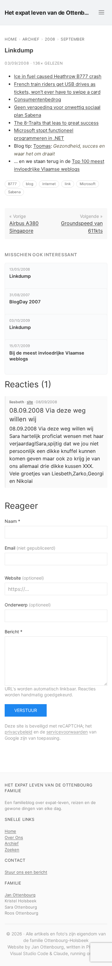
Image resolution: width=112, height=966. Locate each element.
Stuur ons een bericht (26, 872)
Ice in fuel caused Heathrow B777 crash (57, 76)
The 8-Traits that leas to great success (56, 123)
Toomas (42, 146)
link (68, 184)
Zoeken (12, 849)
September (73, 39)
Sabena (14, 192)
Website (24, 578)
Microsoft (88, 184)
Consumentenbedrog (37, 99)
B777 (12, 184)
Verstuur (25, 710)
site (30, 402)
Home (11, 39)
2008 (50, 39)
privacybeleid (18, 731)
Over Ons (14, 837)
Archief (31, 39)
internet (49, 184)
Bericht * (13, 631)
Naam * (12, 521)
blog (29, 184)
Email (30, 548)
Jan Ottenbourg (20, 894)
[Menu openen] (101, 12)
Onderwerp (28, 604)
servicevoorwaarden (67, 731)
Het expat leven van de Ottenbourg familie (48, 12)
